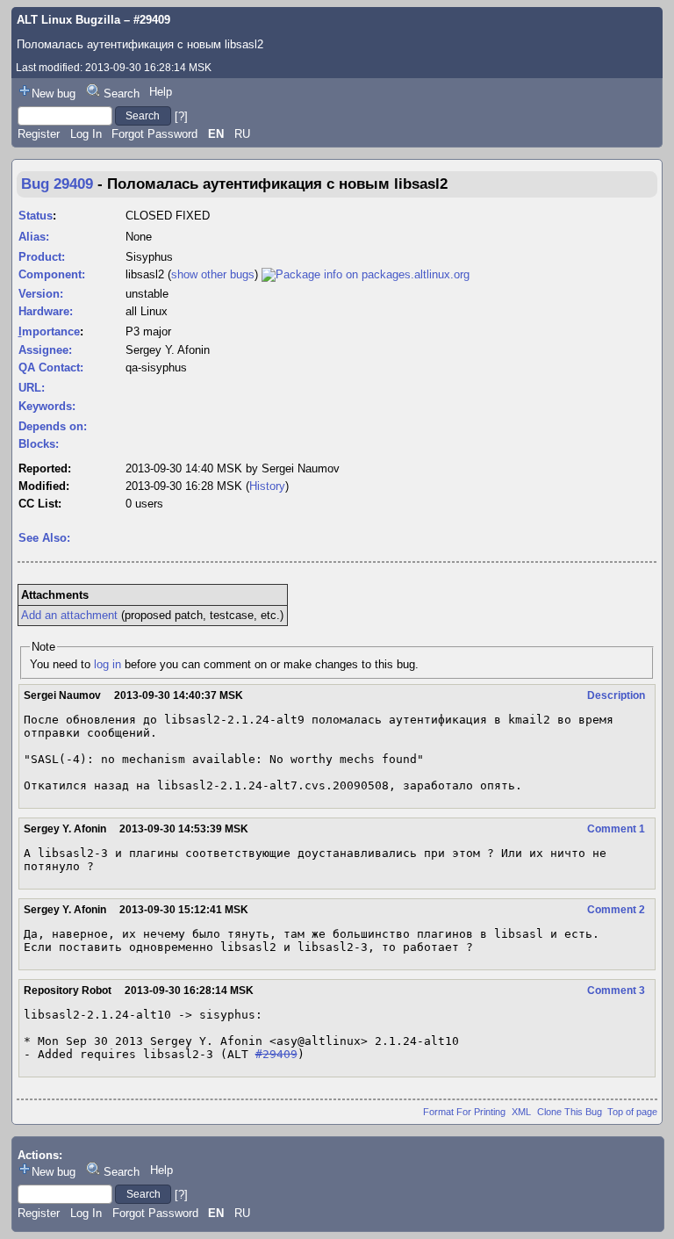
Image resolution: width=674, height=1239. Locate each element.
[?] (181, 115)
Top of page (632, 1111)
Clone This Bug (569, 1111)
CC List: (39, 503)
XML (521, 1111)
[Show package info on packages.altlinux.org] (366, 274)
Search (122, 93)
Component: (51, 274)
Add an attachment (69, 615)
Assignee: (45, 350)
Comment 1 (616, 829)
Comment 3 (616, 990)
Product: (41, 256)
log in (107, 664)
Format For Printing (464, 1111)
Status (35, 215)
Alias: (33, 236)
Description (616, 695)
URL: (31, 387)
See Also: (44, 537)
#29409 (276, 1054)
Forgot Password (154, 133)
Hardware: (45, 311)
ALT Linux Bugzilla (68, 19)
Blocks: (38, 443)
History (267, 486)
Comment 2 (616, 910)
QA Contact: (50, 367)
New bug (53, 93)
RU (242, 133)
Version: (40, 293)
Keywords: (46, 406)
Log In (86, 133)
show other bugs (213, 274)
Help (160, 91)
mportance (49, 331)
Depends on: (52, 426)
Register (39, 133)
